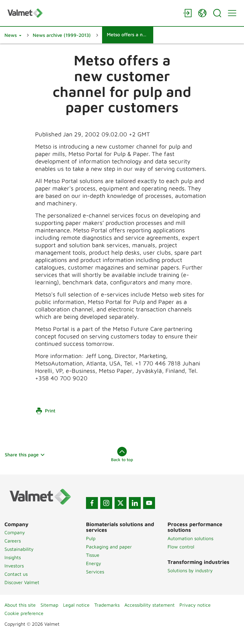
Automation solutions (190, 538)
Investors (14, 565)
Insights (12, 557)
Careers (12, 540)
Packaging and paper (109, 546)
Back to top (122, 459)
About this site (20, 605)
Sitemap (49, 605)
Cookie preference (23, 613)
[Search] (217, 13)
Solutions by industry (190, 570)
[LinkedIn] (135, 503)
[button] (12, 35)
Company (14, 532)
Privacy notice (195, 605)
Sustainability (19, 549)
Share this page (22, 454)
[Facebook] (92, 503)
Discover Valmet (21, 582)
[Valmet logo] (92, 13)
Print (50, 410)
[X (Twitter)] (120, 503)
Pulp (91, 538)
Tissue (92, 555)
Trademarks (107, 605)
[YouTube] (149, 503)
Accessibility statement (149, 605)
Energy (93, 563)
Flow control (181, 546)
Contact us (16, 574)
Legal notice (76, 605)
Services (95, 571)
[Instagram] (106, 503)
